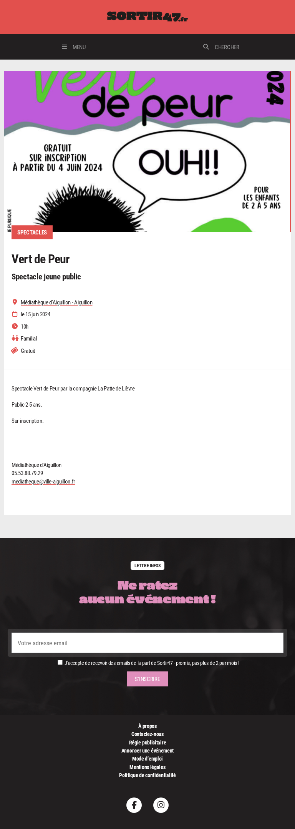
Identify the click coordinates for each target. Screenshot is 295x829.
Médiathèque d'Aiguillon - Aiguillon (57, 302)
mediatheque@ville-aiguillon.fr (43, 481)
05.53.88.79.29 (27, 473)
